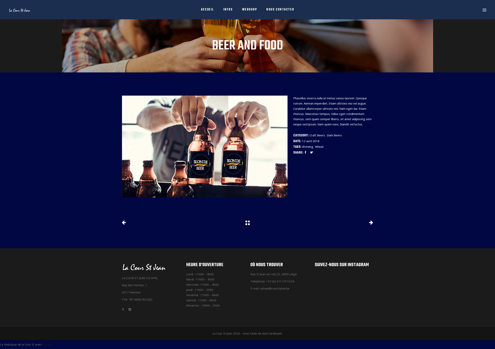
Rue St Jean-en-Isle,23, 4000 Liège (273, 274)
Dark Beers (334, 135)
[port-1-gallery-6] (205, 146)
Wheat (319, 147)
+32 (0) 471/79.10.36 (280, 281)
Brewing (307, 147)
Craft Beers (317, 135)
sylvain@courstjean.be (275, 288)
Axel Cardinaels (272, 333)
